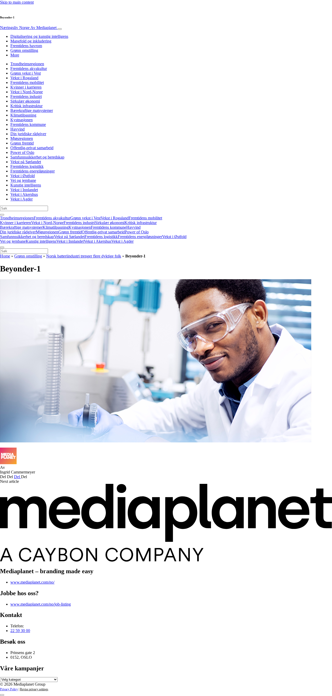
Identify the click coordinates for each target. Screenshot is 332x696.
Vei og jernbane (23, 180)
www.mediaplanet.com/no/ (32, 582)
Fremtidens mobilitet (27, 82)
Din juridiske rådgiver (28, 134)
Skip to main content (17, 2)
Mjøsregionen (21, 138)
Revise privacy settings (34, 689)
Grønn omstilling (24, 50)
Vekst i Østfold (22, 176)
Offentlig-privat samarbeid (31, 148)
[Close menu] (2, 247)
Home (5, 256)
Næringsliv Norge (28, 27)
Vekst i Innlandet (24, 190)
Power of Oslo (22, 152)
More (14, 55)
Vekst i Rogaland (24, 78)
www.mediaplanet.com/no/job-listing (40, 604)
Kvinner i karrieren (26, 87)
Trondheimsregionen (27, 64)
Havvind (17, 129)
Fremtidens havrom (26, 46)
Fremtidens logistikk (27, 166)
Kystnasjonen (21, 120)
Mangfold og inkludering (30, 41)
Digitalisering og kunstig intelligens (39, 36)
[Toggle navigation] (60, 29)
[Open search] (2, 215)
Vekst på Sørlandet (25, 162)
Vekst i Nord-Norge (26, 92)
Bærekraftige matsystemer (31, 110)
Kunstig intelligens (25, 185)
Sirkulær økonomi (25, 101)
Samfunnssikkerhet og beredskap (37, 157)
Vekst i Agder (21, 199)
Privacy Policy (9, 689)
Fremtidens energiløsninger (32, 171)
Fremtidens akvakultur (28, 68)
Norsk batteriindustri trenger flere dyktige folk (83, 256)
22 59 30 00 (20, 630)
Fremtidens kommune (28, 124)
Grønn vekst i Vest (25, 73)
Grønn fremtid (22, 143)
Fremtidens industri (26, 96)
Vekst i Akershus (24, 194)
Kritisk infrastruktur (26, 106)
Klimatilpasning (23, 115)
